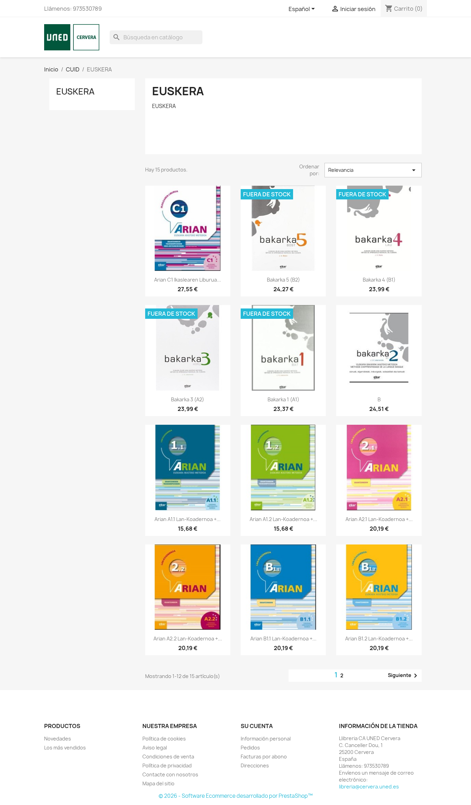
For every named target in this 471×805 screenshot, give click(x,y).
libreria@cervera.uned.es (369, 786)
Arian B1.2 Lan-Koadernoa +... (379, 638)
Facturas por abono (264, 756)
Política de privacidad (167, 765)
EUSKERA (75, 91)
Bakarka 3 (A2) (187, 399)
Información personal (266, 738)
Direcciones (255, 765)
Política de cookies (164, 738)
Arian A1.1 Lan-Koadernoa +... (187, 519)
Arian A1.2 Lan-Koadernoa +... (283, 519)
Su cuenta (257, 726)
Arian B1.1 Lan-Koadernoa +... (283, 638)
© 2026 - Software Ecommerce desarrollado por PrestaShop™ (236, 795)
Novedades (57, 738)
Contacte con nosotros (170, 774)
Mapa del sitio (158, 783)
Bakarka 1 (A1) (283, 399)
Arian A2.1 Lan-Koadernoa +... (379, 519)
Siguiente (404, 675)
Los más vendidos (65, 747)
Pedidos (250, 747)
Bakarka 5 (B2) (283, 279)
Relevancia (373, 170)
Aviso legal (154, 747)
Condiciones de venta (168, 756)
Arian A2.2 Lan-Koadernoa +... (187, 638)
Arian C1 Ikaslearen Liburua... (187, 279)
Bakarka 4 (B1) (379, 279)
